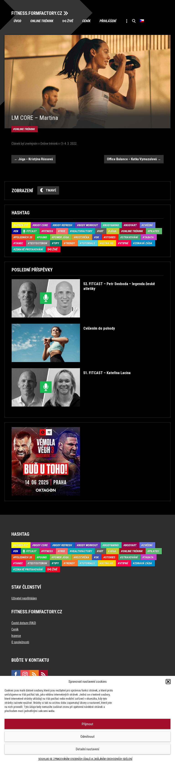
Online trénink (41, 21)
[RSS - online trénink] (43, 674)
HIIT (101, 231)
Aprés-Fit (21, 225)
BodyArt (131, 225)
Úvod (17, 21)
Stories (110, 237)
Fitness (48, 231)
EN (16, 231)
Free (62, 231)
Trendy (70, 243)
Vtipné (124, 243)
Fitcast (31, 231)
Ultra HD (107, 243)
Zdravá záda (143, 243)
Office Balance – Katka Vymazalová (134, 159)
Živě (70, 21)
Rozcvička (82, 237)
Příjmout (87, 724)
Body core (41, 225)
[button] (168, 681)
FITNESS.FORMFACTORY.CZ (36, 13)
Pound (43, 237)
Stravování (130, 237)
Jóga (113, 231)
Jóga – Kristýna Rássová (33, 159)
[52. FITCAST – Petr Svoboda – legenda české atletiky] (87, 321)
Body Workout (88, 225)
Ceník (86, 21)
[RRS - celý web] (34, 674)
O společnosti (20, 642)
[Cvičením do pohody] (63, 365)
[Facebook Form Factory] (16, 674)
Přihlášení (108, 21)
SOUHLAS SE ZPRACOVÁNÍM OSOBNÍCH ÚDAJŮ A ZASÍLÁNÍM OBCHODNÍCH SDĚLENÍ (85, 759)
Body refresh (63, 225)
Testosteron (38, 243)
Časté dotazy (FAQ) (23, 623)
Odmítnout (87, 737)
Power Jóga (61, 237)
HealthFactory (82, 231)
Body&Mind (111, 225)
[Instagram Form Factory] (25, 674)
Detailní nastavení (87, 749)
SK (97, 237)
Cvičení (147, 225)
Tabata (149, 237)
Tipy (56, 243)
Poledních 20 (23, 237)
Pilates (154, 231)
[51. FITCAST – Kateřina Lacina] (71, 410)
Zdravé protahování (29, 249)
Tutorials (88, 243)
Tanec (19, 243)
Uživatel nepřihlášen (24, 598)
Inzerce (16, 636)
